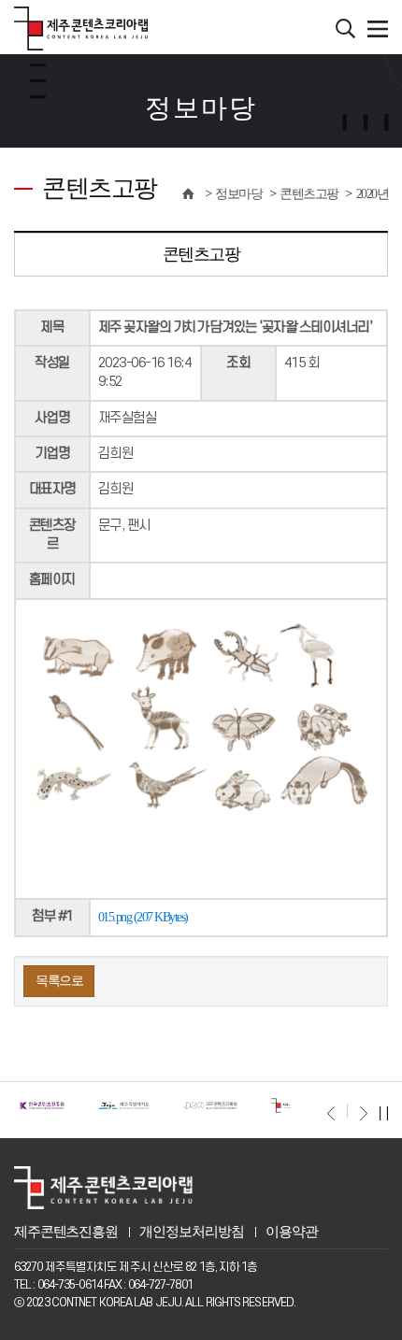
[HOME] (188, 194)
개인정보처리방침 (191, 1231)
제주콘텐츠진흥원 (66, 1231)
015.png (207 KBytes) (143, 916)
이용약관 (291, 1231)
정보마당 (238, 194)
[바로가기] (41, 1105)
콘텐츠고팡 (309, 194)
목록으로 (59, 981)
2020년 (372, 194)
